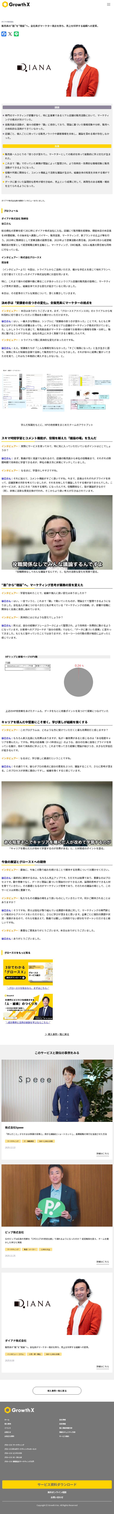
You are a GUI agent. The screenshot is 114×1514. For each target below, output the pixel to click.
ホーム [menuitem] (6, 1419)
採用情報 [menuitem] (62, 1424)
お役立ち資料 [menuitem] (9, 1436)
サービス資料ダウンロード (57, 1484)
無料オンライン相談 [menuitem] (57, 1492)
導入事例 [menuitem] (7, 1424)
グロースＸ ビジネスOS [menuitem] (13, 1453)
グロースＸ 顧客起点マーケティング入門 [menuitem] (19, 1461)
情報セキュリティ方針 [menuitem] (67, 1432)
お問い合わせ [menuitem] (57, 1497)
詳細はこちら (102, 1153)
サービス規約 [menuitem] (64, 1436)
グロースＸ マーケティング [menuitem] (14, 1445)
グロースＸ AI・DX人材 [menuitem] (13, 1457)
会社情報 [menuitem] (62, 1419)
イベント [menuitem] (7, 1428)
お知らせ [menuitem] (7, 1432)
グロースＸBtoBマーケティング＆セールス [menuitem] (20, 1449)
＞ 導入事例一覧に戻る (57, 1034)
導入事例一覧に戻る (57, 1390)
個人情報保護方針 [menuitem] (65, 1428)
